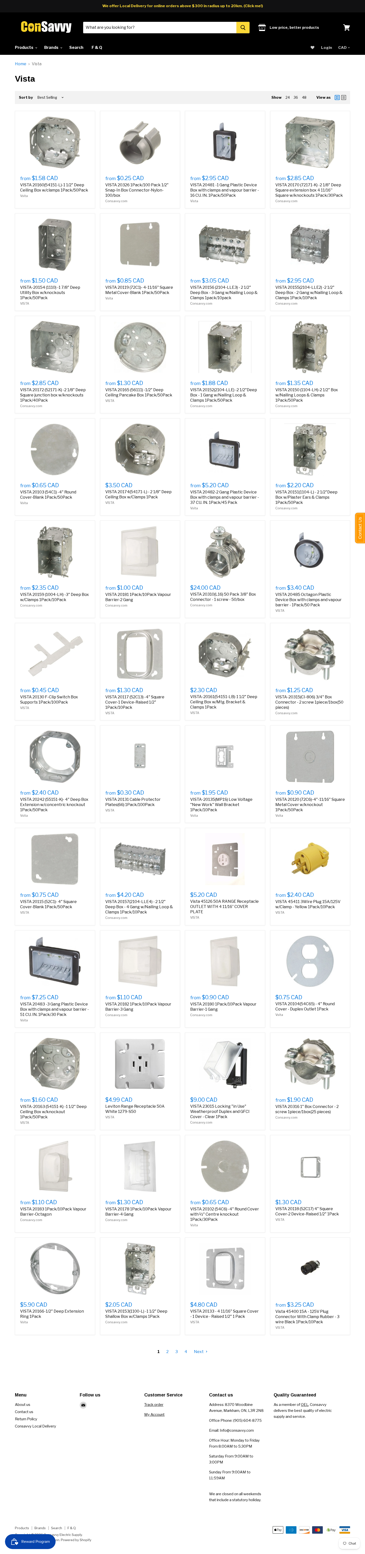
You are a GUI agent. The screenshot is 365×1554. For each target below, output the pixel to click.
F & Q (97, 47)
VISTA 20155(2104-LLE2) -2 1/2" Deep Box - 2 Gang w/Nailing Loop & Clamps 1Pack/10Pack (309, 292)
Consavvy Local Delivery (35, 1426)
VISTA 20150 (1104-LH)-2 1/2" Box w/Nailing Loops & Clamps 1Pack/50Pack (306, 395)
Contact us (24, 1412)
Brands (51, 47)
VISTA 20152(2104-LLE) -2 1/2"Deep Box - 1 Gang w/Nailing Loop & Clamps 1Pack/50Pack (223, 395)
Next (199, 1351)
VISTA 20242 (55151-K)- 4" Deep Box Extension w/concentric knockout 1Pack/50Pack (54, 804)
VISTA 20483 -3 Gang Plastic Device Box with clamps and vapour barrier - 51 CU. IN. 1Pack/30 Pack (54, 1009)
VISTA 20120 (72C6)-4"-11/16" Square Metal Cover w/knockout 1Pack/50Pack (310, 804)
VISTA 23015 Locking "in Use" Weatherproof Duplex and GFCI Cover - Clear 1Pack (220, 1111)
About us (22, 1404)
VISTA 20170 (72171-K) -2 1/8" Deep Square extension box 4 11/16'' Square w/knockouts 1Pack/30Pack (309, 190)
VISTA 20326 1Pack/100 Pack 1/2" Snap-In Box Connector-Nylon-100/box (137, 190)
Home (20, 64)
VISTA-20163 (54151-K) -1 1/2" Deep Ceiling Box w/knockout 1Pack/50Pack (53, 1111)
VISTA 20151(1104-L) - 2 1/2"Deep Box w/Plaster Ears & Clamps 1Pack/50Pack (306, 497)
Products (24, 47)
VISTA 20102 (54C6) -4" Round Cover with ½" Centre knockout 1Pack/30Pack (224, 1214)
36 (296, 97)
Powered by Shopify (76, 1540)
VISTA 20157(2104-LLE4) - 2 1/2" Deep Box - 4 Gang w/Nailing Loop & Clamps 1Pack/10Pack (139, 906)
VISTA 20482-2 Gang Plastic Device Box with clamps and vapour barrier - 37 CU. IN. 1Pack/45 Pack (224, 497)
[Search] (243, 27)
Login (326, 47)
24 (288, 97)
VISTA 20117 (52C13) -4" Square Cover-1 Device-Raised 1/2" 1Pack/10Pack (134, 702)
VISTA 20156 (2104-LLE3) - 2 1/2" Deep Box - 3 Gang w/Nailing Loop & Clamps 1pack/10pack (224, 292)
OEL (304, 1404)
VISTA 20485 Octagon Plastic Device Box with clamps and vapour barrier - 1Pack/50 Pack (308, 599)
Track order (153, 1404)
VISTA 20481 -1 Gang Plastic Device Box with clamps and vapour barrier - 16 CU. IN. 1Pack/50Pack (224, 190)
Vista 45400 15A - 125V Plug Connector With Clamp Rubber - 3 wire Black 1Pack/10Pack (307, 1316)
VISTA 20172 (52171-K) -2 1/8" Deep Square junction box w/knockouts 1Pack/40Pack (53, 395)
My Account (154, 1414)
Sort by (26, 98)
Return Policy (26, 1419)
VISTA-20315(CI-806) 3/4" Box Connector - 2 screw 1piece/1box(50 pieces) (309, 702)
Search (76, 47)
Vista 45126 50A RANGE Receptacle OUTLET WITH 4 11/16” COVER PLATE (224, 906)
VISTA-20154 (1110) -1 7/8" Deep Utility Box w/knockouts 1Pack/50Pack (50, 292)
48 (304, 97)
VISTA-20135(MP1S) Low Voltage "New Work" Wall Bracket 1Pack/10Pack (221, 804)
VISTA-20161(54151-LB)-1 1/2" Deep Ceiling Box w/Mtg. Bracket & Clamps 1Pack (223, 702)
